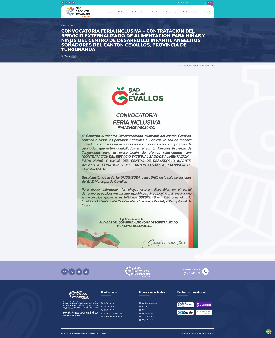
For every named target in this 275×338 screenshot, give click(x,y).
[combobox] (192, 3)
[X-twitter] (66, 2)
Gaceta (185, 12)
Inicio (99, 12)
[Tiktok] (73, 2)
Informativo (155, 12)
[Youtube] (69, 2)
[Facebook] (62, 2)
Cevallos (108, 12)
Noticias (195, 12)
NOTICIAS (210, 65)
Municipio (121, 12)
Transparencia (171, 12)
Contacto (207, 12)
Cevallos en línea (138, 12)
